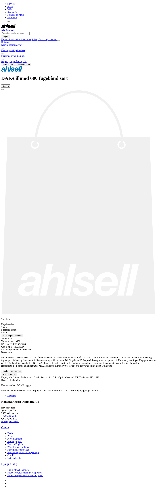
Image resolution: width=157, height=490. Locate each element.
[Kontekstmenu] (8, 21)
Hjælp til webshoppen (18, 470)
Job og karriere (14, 438)
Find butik (12, 17)
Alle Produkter (8, 30)
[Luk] (58, 40)
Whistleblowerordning (18, 447)
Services (11, 3)
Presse (10, 436)
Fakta (10, 433)
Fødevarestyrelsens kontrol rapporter (25, 475)
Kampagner (13, 12)
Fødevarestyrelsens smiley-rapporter (24, 472)
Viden (10, 9)
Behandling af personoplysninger (23, 452)
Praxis (10, 6)
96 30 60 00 (11, 416)
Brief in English (15, 444)
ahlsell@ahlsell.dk (10, 421)
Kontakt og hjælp (15, 14)
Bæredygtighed (14, 441)
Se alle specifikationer (12, 335)
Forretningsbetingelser (18, 449)
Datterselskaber (14, 458)
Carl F (10, 455)
